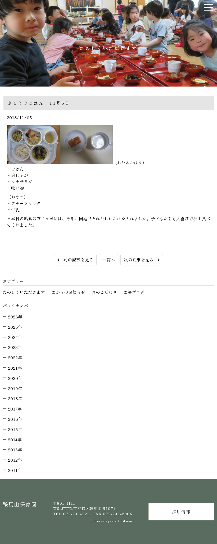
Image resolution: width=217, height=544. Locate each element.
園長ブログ (133, 292)
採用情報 (181, 511)
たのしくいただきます (24, 292)
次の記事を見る (141, 259)
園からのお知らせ (68, 292)
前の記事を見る (76, 259)
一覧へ (108, 259)
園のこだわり (104, 292)
